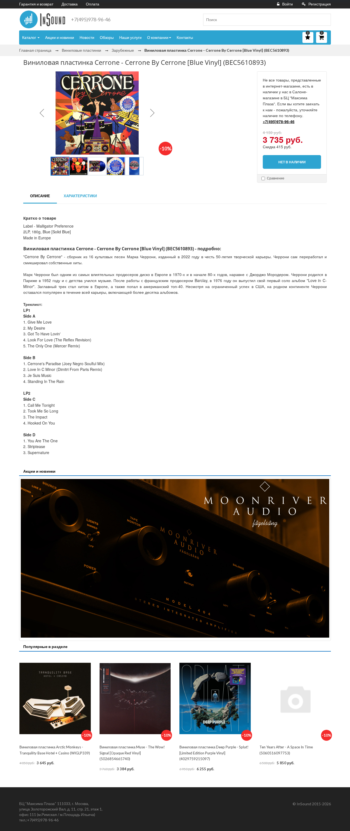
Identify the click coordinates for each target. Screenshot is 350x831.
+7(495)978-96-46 (90, 19)
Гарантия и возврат (36, 4)
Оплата (92, 4)
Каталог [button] (29, 37)
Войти (287, 4)
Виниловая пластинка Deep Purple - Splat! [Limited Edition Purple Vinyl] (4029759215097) (214, 753)
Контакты (185, 37)
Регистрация (319, 4)
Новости (87, 37)
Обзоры (107, 37)
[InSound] (42, 19)
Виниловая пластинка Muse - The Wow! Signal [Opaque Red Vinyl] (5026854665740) (132, 753)
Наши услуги (130, 37)
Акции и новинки (59, 37)
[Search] (325, 19)
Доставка (70, 4)
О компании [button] (157, 37)
